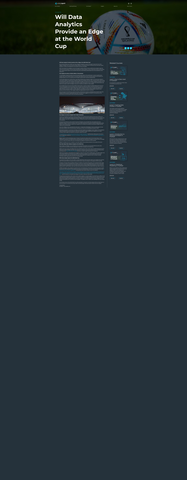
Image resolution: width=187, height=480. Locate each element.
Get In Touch (129, 6)
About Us (115, 6)
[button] (125, 48)
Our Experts (88, 6)
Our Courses (57, 6)
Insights (102, 6)
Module (113, 77)
